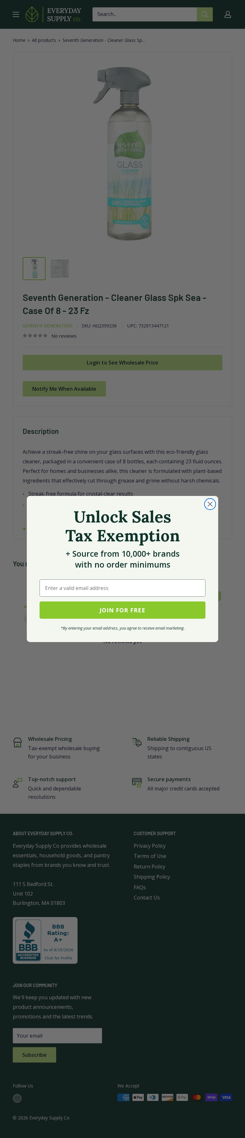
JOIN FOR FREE (122, 610)
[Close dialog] (210, 504)
